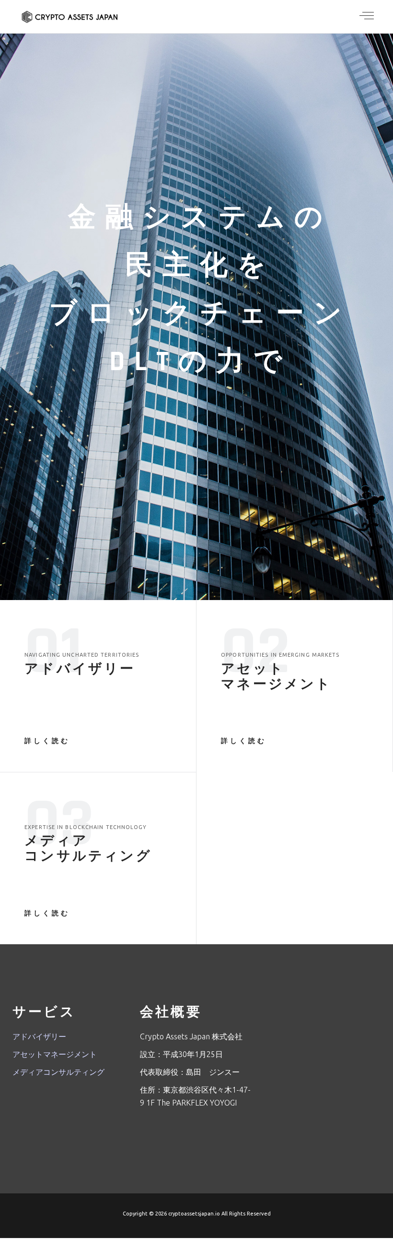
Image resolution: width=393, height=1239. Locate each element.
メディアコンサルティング (58, 1072)
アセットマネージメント (54, 1054)
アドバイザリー (39, 1036)
